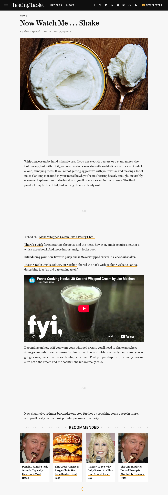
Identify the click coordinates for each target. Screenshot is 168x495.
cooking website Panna (121, 264)
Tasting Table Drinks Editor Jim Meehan (50, 264)
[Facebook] (94, 6)
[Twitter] (100, 6)
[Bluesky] (118, 6)
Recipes (56, 5)
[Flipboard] (106, 6)
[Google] (129, 6)
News (70, 5)
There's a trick (33, 244)
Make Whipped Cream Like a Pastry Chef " (67, 237)
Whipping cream (35, 161)
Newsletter (154, 5)
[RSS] (135, 6)
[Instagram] (124, 6)
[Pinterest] (112, 6)
